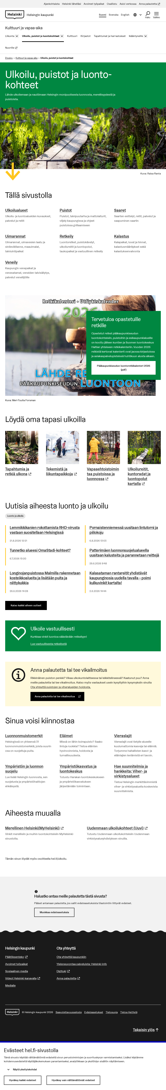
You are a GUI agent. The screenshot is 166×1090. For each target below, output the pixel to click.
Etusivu (9, 58)
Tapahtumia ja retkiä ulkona (21, 471)
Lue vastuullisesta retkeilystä (48, 644)
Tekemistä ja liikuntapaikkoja (62, 471)
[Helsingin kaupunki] (12, 1012)
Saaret (120, 210)
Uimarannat (15, 236)
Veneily (11, 262)
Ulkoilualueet (16, 210)
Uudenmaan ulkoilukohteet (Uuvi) (117, 828)
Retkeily (66, 236)
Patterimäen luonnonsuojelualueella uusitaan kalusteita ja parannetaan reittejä (124, 553)
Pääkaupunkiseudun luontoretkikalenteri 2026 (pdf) (123, 367)
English (125, 14)
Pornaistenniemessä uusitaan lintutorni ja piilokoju (123, 530)
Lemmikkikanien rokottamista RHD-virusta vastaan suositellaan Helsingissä (45, 530)
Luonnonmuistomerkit (24, 735)
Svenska (113, 14)
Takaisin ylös (144, 1029)
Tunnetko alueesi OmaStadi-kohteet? (40, 550)
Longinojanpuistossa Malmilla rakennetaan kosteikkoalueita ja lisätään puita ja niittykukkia (45, 578)
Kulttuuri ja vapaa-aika (26, 58)
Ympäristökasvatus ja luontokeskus (78, 769)
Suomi (102, 14)
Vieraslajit (123, 735)
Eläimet (66, 735)
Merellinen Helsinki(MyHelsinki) (35, 828)
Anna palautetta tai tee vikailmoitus (59, 696)
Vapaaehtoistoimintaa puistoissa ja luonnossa (103, 474)
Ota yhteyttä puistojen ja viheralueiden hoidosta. (60, 687)
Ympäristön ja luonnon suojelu (24, 769)
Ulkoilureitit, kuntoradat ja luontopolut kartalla (144, 476)
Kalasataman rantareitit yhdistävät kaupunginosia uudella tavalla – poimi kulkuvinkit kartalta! (120, 578)
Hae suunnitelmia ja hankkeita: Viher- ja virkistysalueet (131, 771)
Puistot (66, 210)
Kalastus (121, 236)
